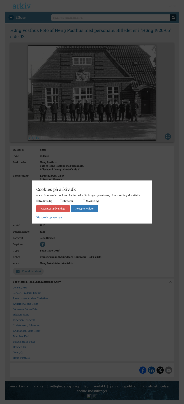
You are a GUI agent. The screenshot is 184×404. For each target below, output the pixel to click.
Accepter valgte (84, 208)
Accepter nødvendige (53, 208)
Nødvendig (45, 201)
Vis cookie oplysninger (49, 217)
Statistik (68, 201)
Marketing (92, 201)
